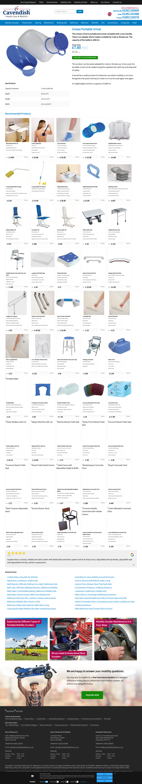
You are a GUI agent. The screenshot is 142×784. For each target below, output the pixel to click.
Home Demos (52, 2)
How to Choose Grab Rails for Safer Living (92, 580)
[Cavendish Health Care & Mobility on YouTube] (19, 711)
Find (80, 11)
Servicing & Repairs (28, 2)
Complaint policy (73, 719)
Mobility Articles (80, 2)
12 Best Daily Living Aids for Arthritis (22, 577)
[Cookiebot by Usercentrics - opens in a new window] (32, 782)
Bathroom (74, 22)
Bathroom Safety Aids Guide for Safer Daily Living (28, 605)
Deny (105, 780)
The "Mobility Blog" (12, 725)
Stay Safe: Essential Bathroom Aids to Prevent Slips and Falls (101, 598)
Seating (38, 22)
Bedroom (85, 22)
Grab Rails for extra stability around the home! (94, 577)
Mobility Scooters (12, 22)
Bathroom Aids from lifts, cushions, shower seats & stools (31, 598)
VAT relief (107, 719)
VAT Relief (84, 47)
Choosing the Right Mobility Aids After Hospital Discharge (31, 608)
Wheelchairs (49, 22)
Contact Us (117, 2)
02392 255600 (126, 10)
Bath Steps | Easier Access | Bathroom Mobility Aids (28, 594)
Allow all (104, 774)
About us (94, 2)
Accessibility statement (56, 719)
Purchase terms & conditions (91, 719)
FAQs (41, 2)
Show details (83, 781)
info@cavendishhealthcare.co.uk (111, 747)
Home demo (94, 725)
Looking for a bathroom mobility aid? (91, 591)
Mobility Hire (66, 2)
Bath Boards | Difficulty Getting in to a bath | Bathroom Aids (32, 584)
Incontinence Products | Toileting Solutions (93, 587)
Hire (103, 22)
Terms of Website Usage (13, 719)
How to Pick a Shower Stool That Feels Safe (93, 584)
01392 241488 (128, 13)
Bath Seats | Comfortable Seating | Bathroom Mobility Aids (31, 591)
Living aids (125, 22)
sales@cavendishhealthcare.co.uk (21, 747)
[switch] (57, 782)
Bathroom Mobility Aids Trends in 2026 (23, 601)
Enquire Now (92, 695)
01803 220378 (127, 17)
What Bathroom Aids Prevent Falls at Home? (94, 608)
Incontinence (112, 22)
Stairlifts (94, 22)
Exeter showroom (46, 725)
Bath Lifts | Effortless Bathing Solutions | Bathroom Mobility (32, 587)
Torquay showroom (61, 725)
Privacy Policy (29, 719)
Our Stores (105, 2)
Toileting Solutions (83, 605)
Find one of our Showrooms (85, 57)
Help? (134, 22)
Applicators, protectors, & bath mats (22, 580)
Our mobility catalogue (29, 725)
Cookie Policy (41, 719)
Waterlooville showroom (79, 725)
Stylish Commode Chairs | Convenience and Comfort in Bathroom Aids (105, 601)
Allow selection (105, 777)
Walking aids (62, 22)
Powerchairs (27, 22)
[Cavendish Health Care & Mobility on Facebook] (10, 711)
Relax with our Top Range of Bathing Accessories (95, 594)
